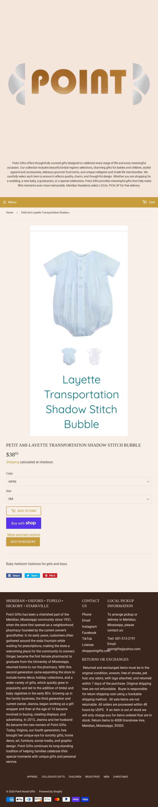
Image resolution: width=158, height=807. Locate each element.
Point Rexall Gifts (25, 791)
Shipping (12, 462)
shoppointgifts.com (96, 651)
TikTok (87, 639)
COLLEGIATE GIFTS (53, 776)
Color (9, 473)
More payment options (23, 535)
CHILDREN (75, 776)
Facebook (89, 633)
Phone (86, 614)
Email (86, 620)
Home (9, 212)
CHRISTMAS (120, 776)
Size (8, 491)
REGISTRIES (92, 776)
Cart (151, 202)
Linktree (88, 645)
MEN (106, 776)
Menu (12, 202)
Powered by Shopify (50, 791)
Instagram (89, 627)
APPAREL (32, 776)
